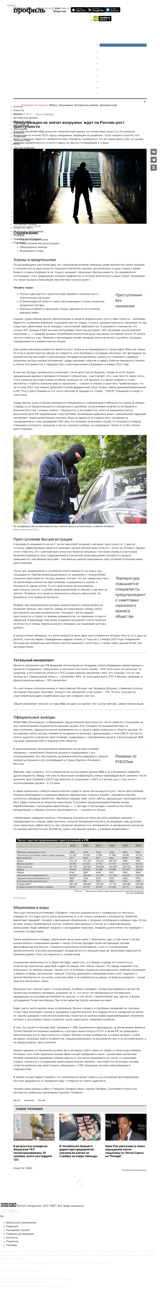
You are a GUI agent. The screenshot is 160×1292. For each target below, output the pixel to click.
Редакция (12, 1226)
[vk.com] (123, 45)
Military (53, 105)
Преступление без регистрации (39, 243)
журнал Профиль (96, 1088)
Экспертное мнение (86, 105)
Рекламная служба (17, 1230)
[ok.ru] (102, 51)
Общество (59, 11)
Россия (41, 1100)
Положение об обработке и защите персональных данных (36, 1278)
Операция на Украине (34, 105)
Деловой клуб (108, 105)
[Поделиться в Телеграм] (153, 160)
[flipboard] (102, 93)
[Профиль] (29, 11)
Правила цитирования (20, 1233)
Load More (80, 1183)
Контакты (12, 1237)
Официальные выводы (33, 247)
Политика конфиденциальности (20, 1282)
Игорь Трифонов (44, 114)
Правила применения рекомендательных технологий (33, 1285)
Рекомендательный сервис (134, 1170)
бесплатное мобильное (27, 1092)
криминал (29, 1100)
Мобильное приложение (21, 1222)
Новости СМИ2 (22, 1168)
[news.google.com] (102, 75)
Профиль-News (74, 1088)
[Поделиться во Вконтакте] (153, 152)
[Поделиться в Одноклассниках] (153, 167)
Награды (11, 1245)
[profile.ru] (102, 87)
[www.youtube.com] (102, 57)
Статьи (17, 106)
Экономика (66, 105)
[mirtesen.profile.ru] (102, 63)
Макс (46, 1088)
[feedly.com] (102, 81)
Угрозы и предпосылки (34, 239)
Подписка (12, 1241)
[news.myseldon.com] (102, 69)
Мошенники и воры (32, 250)
